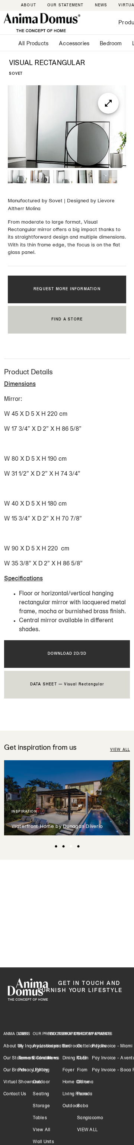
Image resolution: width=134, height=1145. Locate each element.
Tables (40, 1118)
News (53, 1058)
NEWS (101, 5)
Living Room (75, 1094)
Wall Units (43, 1142)
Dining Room (76, 1058)
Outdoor (41, 1082)
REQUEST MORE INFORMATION (67, 289)
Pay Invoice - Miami (112, 1046)
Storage (41, 1106)
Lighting (41, 1070)
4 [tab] (78, 846)
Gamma (85, 1082)
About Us (13, 1046)
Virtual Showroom (22, 1082)
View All (41, 1130)
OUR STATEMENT (65, 5)
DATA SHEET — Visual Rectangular (67, 684)
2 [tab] (63, 846)
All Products (33, 44)
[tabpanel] (67, 797)
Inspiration (59, 1046)
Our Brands (15, 1070)
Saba (82, 1106)
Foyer (68, 1070)
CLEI (81, 1058)
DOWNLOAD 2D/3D (67, 654)
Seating (41, 1094)
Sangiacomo (90, 1118)
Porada (85, 1094)
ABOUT (28, 5)
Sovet (56, 201)
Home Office (76, 1082)
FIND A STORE (67, 319)
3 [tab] (70, 846)
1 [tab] (56, 846)
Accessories (74, 44)
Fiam (82, 1070)
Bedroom (111, 44)
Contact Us (14, 1094)
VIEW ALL (120, 750)
